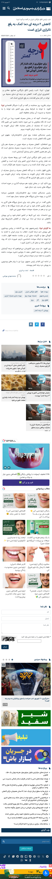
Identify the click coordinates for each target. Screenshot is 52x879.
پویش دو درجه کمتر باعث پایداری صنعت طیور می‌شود (13, 399)
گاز (38, 300)
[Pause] (5, 467)
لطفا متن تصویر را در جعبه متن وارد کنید (36, 637)
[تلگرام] (47, 857)
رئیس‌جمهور (44, 296)
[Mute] (9, 467)
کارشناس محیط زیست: (17, 363)
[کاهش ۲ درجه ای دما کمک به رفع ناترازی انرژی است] (26, 62)
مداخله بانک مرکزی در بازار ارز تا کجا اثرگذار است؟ (31, 824)
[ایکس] (43, 857)
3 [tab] (6, 659)
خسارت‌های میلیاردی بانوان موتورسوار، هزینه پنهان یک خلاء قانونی (27, 774)
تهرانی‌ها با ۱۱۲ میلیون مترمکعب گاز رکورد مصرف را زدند (39, 365)
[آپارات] (34, 857)
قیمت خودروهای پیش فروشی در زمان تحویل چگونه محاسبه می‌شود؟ (26, 809)
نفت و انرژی (23, 270)
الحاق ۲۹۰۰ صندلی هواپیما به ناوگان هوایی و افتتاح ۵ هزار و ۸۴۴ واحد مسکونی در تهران (25, 786)
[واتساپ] (22, 860)
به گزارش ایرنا (45, 228)
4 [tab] (3, 659)
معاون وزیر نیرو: (45, 422)
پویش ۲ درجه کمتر (41, 310)
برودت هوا (44, 291)
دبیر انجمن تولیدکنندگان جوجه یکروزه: (15, 393)
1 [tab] (12, 659)
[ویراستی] (13, 857)
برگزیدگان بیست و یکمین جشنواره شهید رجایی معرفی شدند (26, 814)
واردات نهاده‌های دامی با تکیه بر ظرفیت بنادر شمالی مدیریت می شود (25, 780)
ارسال (5, 647)
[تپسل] (3, 441)
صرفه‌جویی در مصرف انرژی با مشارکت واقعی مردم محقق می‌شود (40, 427)
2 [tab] (9, 659)
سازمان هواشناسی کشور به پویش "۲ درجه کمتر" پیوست (38, 394)
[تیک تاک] (5, 857)
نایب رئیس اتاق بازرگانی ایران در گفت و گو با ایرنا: (33, 19)
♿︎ (46, 872)
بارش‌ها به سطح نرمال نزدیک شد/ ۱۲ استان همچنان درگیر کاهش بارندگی (25, 792)
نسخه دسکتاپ (26, 848)
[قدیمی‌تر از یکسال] (38, 353)
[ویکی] (26, 860)
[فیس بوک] (9, 857)
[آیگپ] (26, 857)
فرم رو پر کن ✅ (26, 482)
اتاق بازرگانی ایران (31, 291)
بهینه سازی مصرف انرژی (13, 296)
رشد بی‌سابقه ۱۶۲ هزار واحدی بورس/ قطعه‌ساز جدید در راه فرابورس (27, 819)
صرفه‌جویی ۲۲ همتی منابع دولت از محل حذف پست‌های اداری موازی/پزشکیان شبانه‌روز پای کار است (26, 799)
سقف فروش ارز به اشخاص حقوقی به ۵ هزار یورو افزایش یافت (25, 804)
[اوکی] (30, 860)
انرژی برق (18, 291)
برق (32, 300)
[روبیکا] (39, 857)
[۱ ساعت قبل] (26, 679)
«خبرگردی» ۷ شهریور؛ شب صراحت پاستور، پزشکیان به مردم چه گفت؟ (27, 700)
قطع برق (45, 300)
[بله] (30, 857)
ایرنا (29, 8)
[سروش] (17, 857)
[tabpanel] (26, 685)
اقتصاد (32, 270)
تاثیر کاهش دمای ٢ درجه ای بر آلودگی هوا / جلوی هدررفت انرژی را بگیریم (14, 368)
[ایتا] (22, 857)
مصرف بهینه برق (30, 296)
